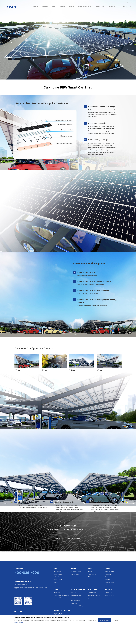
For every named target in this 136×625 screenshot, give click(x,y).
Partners (57, 589)
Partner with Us (58, 598)
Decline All (116, 620)
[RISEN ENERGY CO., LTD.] (12, 7)
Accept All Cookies (104, 620)
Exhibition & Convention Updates (94, 597)
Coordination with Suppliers (78, 605)
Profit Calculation (109, 585)
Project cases (58, 538)
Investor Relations (117, 2)
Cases (90, 568)
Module (90, 571)
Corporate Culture (75, 598)
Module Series (57, 571)
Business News (93, 589)
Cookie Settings (18, 622)
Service (107, 568)
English (123, 6)
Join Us (106, 598)
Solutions (74, 568)
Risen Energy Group (78, 589)
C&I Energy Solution (76, 571)
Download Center (106, 2)
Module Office (108, 592)
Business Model (75, 574)
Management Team (76, 595)
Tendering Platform (127, 2)
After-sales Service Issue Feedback (111, 578)
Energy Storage (58, 574)
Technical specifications (74, 538)
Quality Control (58, 579)
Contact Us (108, 589)
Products (57, 568)
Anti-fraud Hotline (109, 582)
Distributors (57, 592)
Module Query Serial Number (61, 595)
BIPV (89, 577)
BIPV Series (57, 577)
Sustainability (74, 603)
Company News (92, 592)
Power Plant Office (109, 595)
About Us (73, 592)
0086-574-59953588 (22, 584)
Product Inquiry (109, 574)
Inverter (56, 582)
